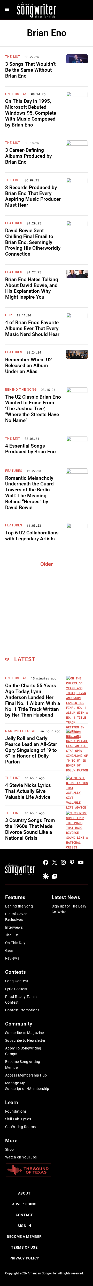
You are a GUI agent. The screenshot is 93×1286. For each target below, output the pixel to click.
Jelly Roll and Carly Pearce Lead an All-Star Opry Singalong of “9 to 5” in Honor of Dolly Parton (31, 750)
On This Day (16, 94)
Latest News (66, 897)
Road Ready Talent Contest (21, 999)
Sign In (24, 1226)
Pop (8, 315)
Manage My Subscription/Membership (27, 1086)
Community (18, 1024)
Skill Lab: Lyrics (18, 1119)
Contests (15, 972)
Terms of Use (24, 1247)
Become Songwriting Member (22, 1064)
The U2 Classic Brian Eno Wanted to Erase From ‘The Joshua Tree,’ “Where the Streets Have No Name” (33, 408)
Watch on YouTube (21, 1157)
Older (46, 564)
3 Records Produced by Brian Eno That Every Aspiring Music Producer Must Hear (33, 196)
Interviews (14, 927)
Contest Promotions (22, 1010)
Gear (9, 950)
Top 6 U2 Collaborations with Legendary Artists (32, 536)
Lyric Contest (16, 989)
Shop (9, 1149)
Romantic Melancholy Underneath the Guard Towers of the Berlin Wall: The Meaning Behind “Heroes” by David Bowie (29, 492)
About (24, 1193)
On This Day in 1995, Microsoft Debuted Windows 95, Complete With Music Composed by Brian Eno (30, 113)
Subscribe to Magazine (24, 1033)
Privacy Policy (24, 1258)
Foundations (16, 1111)
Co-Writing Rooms (20, 1127)
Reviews (12, 958)
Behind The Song (21, 389)
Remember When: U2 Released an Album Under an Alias (28, 365)
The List (12, 56)
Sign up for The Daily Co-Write (69, 909)
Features (13, 223)
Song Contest (16, 981)
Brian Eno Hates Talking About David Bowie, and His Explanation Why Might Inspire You (31, 288)
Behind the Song (19, 906)
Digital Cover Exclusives (16, 917)
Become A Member (24, 1236)
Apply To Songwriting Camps (23, 1051)
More (11, 1141)
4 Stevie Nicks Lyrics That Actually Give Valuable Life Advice (28, 791)
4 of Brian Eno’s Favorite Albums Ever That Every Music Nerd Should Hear (32, 328)
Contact (24, 1215)
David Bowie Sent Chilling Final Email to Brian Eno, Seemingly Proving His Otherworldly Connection (32, 242)
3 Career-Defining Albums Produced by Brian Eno (28, 156)
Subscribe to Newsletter (25, 1040)
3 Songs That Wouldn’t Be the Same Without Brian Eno (30, 70)
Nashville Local (20, 731)
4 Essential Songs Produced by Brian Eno (30, 449)
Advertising (24, 1204)
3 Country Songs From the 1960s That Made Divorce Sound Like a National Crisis (30, 829)
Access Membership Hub (26, 1075)
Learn (11, 1102)
